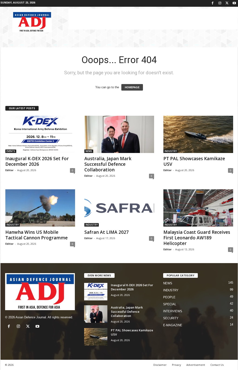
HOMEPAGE (132, 87)
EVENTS (11, 151)
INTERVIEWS (172, 311)
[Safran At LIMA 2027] (119, 208)
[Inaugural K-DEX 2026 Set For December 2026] (40, 134)
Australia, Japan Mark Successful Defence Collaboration (107, 164)
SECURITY (170, 318)
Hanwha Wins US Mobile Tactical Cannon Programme (36, 235)
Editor (9, 170)
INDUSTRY (171, 151)
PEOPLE (169, 297)
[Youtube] (234, 3)
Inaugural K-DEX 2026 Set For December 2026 (37, 161)
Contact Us (217, 365)
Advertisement (195, 365)
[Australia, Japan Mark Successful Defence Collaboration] (119, 134)
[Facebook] (212, 3)
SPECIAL (169, 304)
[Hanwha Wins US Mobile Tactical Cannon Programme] (40, 208)
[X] (227, 3)
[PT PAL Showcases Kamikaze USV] (198, 134)
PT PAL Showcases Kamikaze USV (194, 161)
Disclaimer (160, 365)
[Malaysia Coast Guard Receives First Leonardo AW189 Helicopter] (198, 208)
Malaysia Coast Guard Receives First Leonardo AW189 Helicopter (196, 237)
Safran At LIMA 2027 (106, 232)
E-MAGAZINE (172, 325)
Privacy (176, 365)
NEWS (89, 151)
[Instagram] (220, 3)
